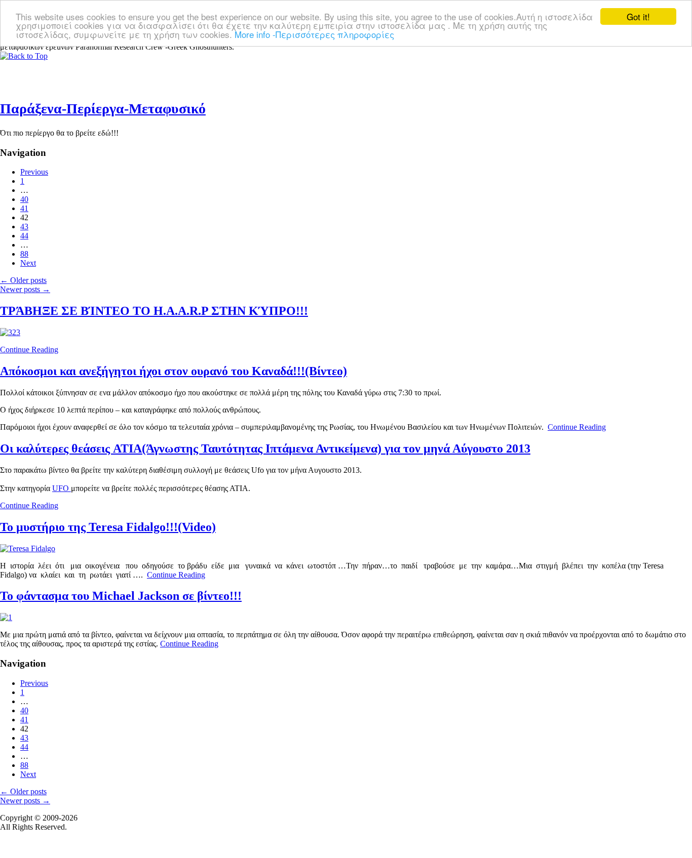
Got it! (638, 16)
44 (24, 235)
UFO (61, 488)
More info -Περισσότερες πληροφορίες (314, 34)
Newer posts (25, 289)
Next (28, 263)
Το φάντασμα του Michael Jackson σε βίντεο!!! (121, 595)
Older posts (23, 280)
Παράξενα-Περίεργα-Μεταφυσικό (103, 108)
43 (24, 226)
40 (24, 199)
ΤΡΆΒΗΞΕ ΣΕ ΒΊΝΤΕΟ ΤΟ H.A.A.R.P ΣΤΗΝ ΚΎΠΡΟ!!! (154, 310)
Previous (34, 172)
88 (24, 254)
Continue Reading (29, 349)
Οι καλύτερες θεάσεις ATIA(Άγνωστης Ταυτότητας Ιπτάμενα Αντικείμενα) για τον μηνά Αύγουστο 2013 (265, 448)
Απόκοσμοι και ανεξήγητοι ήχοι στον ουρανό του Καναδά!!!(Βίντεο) (173, 371)
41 (24, 208)
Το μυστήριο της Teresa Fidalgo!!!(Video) (108, 527)
